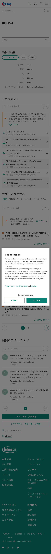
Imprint (33, 286)
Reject (14, 300)
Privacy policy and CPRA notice (16, 286)
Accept (36, 300)
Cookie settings (25, 295)
